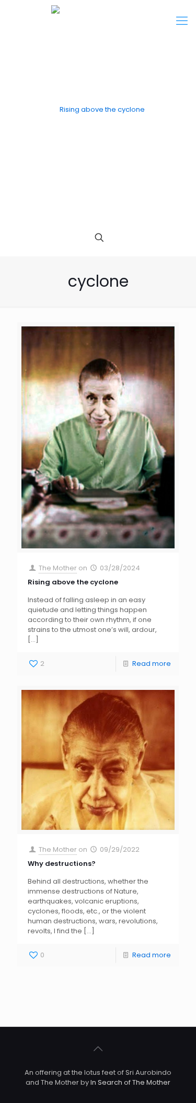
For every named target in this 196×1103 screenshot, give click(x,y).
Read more (151, 663)
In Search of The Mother (130, 1082)
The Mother (58, 568)
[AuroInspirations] (98, 109)
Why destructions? (62, 864)
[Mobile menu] (182, 21)
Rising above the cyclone (73, 582)
